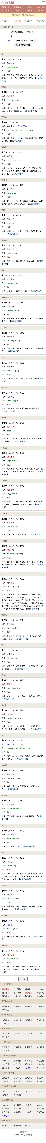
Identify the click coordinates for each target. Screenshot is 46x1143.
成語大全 (5, 21)
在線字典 (40, 1112)
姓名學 (5, 1081)
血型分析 (40, 1061)
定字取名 (17, 1006)
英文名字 (5, 1034)
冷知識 (28, 1112)
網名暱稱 (40, 996)
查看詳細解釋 (30, 111)
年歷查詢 (40, 1091)
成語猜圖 (28, 21)
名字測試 (5, 11)
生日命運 (5, 1068)
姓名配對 (28, 1126)
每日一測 (40, 1068)
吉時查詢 (17, 1091)
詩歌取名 (40, 21)
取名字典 (17, 993)
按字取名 (40, 1006)
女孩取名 (28, 7)
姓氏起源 (17, 996)
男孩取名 (17, 7)
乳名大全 (40, 989)
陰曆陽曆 (28, 1091)
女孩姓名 (28, 11)
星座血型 (28, 1064)
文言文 (28, 1109)
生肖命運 (28, 1061)
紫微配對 (17, 1126)
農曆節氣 (17, 1095)
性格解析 (40, 1064)
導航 (43, 3)
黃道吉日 (5, 1091)
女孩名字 (5, 1020)
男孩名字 (5, 1006)
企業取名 (28, 1081)
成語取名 (17, 21)
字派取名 (17, 1047)
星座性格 (17, 1061)
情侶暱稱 (28, 996)
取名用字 (40, 1078)
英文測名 (5, 1037)
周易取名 (28, 1047)
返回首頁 (5, 7)
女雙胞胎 (5, 1024)
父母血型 (17, 1068)
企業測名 (28, 1078)
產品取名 (40, 1081)
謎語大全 (40, 1109)
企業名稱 (5, 1078)
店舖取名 (17, 1078)
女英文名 (28, 1034)
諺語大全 (17, 1109)
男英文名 (17, 1034)
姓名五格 (17, 989)
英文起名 (40, 7)
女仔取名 (5, 1051)
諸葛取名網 (8, 3)
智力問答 (17, 1105)
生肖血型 (17, 1064)
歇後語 (5, 1105)
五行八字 (5, 1061)
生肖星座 (5, 1064)
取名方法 (17, 1081)
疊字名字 (5, 993)
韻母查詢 (5, 1112)
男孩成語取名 (20, 40)
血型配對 (5, 1126)
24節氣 (5, 1095)
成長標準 (17, 1112)
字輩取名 (5, 1047)
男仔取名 (40, 1047)
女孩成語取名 (33, 40)
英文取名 (40, 1034)
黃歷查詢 (40, 11)
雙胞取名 (5, 996)
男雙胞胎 (5, 1010)
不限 (11, 40)
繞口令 (28, 1105)
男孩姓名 (17, 11)
